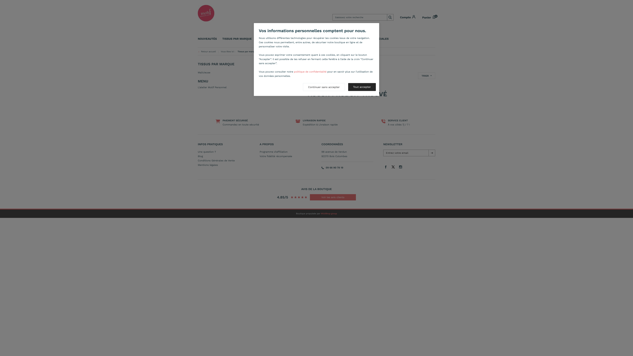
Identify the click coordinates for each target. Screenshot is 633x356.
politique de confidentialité (310, 71)
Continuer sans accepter (324, 87)
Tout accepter (362, 87)
